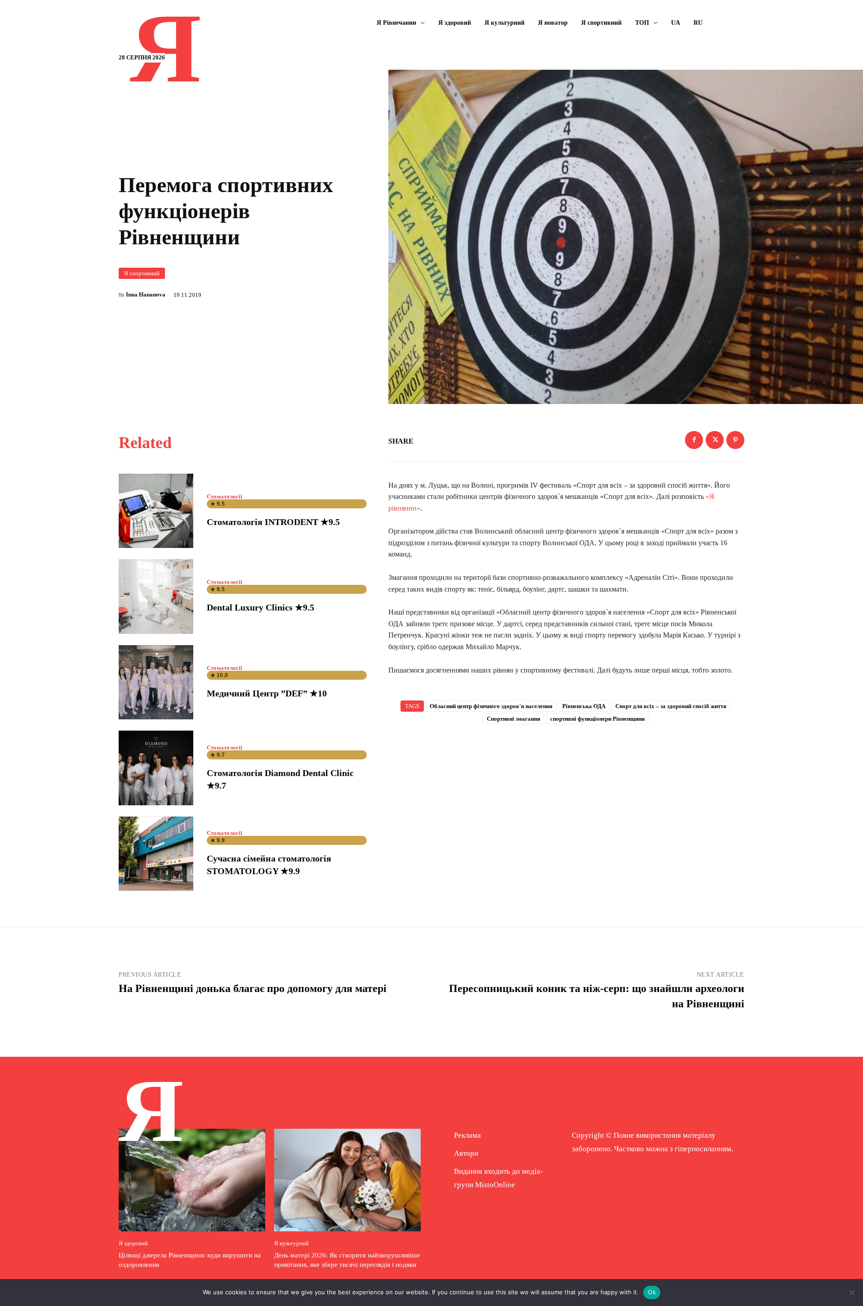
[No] (851, 1292)
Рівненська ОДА (583, 706)
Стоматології (224, 496)
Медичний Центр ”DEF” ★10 (267, 693)
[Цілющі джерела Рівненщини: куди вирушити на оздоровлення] (192, 1180)
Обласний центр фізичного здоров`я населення (491, 706)
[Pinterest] (735, 440)
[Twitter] (715, 440)
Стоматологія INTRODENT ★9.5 (273, 522)
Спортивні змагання (513, 718)
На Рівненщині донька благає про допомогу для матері (253, 988)
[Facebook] (694, 440)
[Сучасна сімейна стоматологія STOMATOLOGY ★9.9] (156, 854)
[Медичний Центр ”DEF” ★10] (156, 682)
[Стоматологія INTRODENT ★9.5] (156, 511)
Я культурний (291, 1243)
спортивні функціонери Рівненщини (597, 718)
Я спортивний (142, 273)
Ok (652, 1292)
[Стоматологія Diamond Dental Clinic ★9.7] (156, 768)
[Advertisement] (566, 805)
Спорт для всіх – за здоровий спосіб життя (670, 706)
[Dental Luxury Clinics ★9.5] (156, 596)
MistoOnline (495, 1184)
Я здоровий (133, 1243)
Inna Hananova (145, 294)
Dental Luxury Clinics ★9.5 (260, 607)
